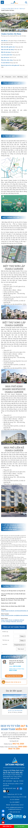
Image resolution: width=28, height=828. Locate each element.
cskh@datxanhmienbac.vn (16, 807)
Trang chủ (4, 8)
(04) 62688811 (16, 802)
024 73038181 (15, 799)
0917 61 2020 (18, 794)
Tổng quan (8, 76)
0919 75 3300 (22, 797)
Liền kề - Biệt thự (19, 8)
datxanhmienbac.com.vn (17, 805)
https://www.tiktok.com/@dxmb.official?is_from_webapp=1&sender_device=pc (12, 620)
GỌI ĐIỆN (21, 826)
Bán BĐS (10, 8)
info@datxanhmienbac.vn (14, 809)
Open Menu (2, 2)
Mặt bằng (20, 76)
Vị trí (14, 76)
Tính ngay (21, 649)
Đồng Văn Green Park (15, 710)
